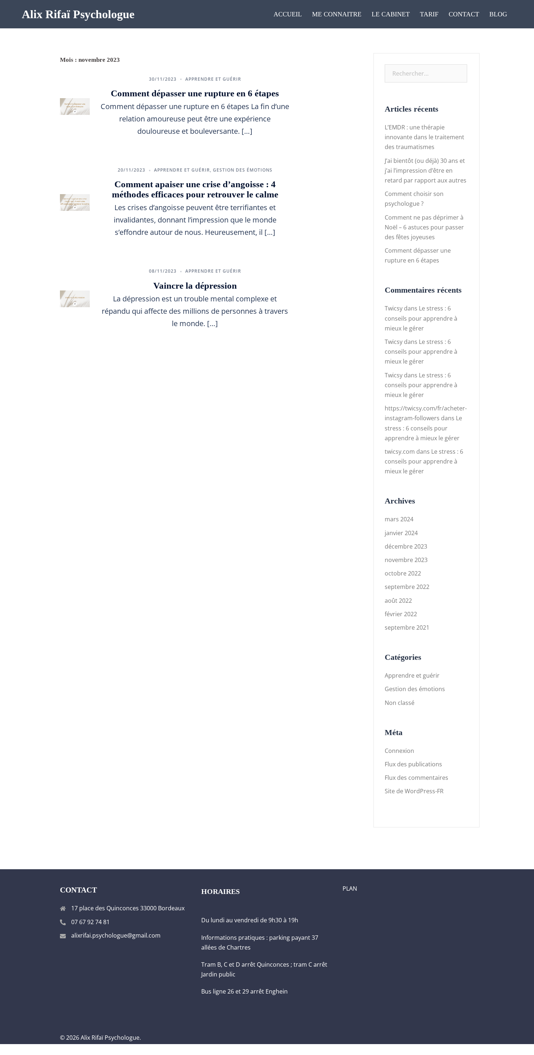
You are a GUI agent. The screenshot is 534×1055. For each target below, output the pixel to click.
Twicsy (393, 308)
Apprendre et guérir (213, 79)
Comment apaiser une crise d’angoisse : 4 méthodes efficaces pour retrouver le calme (195, 189)
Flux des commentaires (416, 778)
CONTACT (464, 14)
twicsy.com (400, 452)
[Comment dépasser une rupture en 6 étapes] (75, 106)
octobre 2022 (403, 573)
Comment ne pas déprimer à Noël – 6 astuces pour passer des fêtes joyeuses (424, 227)
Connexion (399, 751)
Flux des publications (413, 764)
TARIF (429, 14)
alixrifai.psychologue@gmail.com (116, 935)
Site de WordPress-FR (414, 791)
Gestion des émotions (242, 170)
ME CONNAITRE (336, 14)
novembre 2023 (406, 560)
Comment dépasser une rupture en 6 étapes (195, 93)
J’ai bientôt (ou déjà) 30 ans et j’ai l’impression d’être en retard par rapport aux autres (425, 170)
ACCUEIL (288, 14)
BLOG (498, 14)
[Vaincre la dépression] (75, 298)
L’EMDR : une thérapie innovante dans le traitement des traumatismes (424, 137)
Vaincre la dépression (195, 285)
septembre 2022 (407, 587)
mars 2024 (399, 519)
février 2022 (401, 614)
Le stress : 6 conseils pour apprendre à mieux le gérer (421, 318)
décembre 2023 (406, 546)
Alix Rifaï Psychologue (78, 14)
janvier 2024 (401, 533)
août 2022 (398, 601)
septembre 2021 (407, 627)
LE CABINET (391, 14)
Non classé (399, 703)
